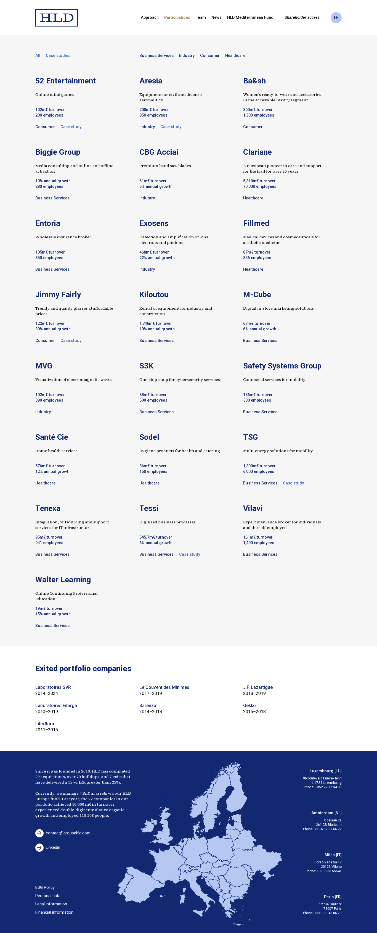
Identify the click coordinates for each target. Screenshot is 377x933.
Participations (177, 17)
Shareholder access (302, 17)
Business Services (156, 55)
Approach (150, 17)
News (216, 17)
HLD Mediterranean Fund (250, 17)
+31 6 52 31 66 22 (328, 829)
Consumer (210, 55)
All (37, 55)
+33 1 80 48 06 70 (328, 913)
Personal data (47, 896)
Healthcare (235, 55)
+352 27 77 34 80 (328, 787)
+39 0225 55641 (329, 871)
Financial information (54, 912)
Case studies (58, 55)
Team (201, 17)
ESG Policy (45, 887)
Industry (187, 55)
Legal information (51, 904)
